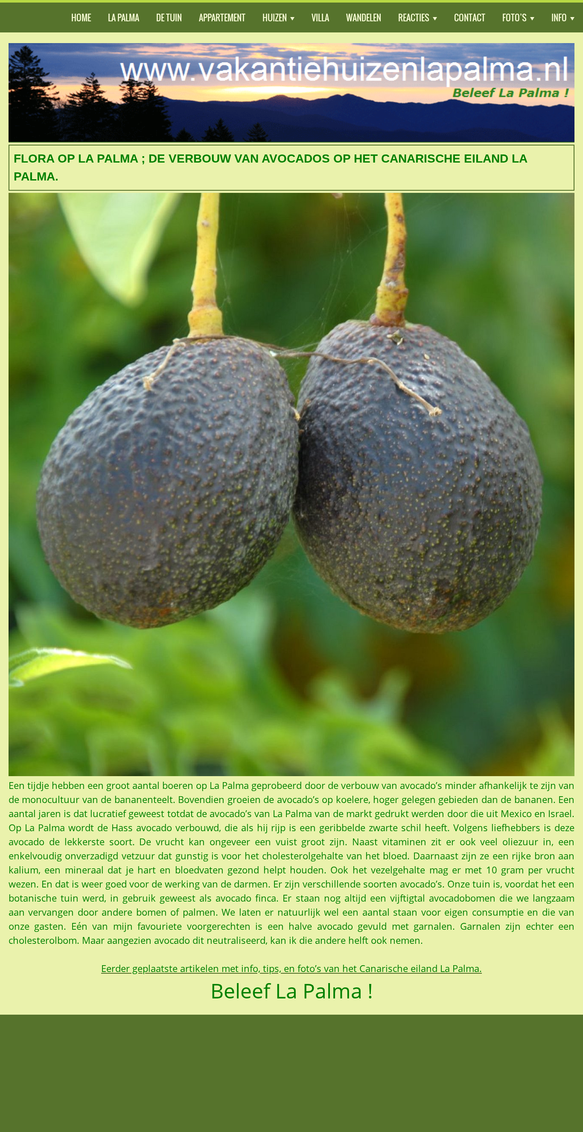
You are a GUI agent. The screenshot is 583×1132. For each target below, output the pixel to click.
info (559, 17)
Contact (469, 17)
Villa (320, 17)
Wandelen (363, 17)
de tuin (169, 17)
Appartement (222, 17)
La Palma (123, 17)
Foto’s (514, 17)
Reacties (413, 17)
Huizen (274, 17)
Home (81, 17)
